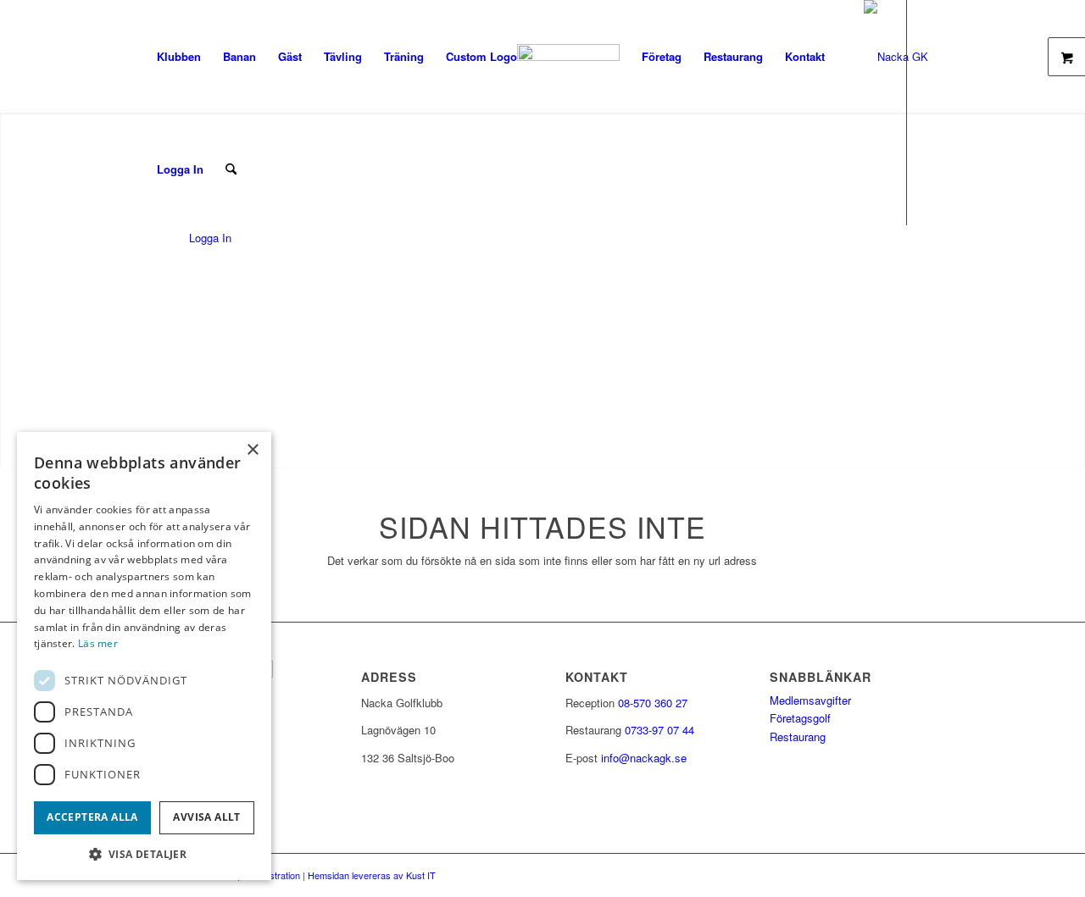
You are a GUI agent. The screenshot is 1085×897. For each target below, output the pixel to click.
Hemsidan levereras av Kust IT (372, 875)
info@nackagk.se (644, 758)
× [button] (252, 450)
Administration (271, 875)
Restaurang (798, 736)
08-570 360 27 (652, 703)
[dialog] (144, 656)
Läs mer (98, 643)
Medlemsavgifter (810, 700)
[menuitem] (179, 56)
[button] (144, 854)
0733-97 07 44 (659, 730)
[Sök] (231, 169)
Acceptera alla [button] (92, 817)
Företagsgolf (800, 718)
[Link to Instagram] (176, 281)
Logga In (180, 169)
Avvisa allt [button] (206, 817)
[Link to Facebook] (151, 281)
